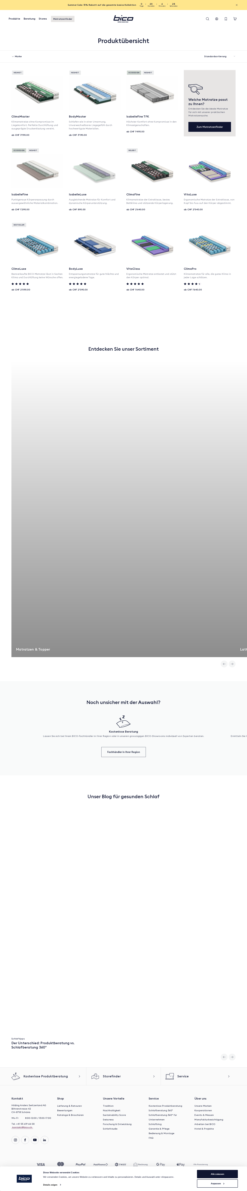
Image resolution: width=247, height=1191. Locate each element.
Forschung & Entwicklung (117, 1124)
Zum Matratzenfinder (210, 127)
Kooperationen (203, 1110)
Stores (43, 18)
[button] (207, 18)
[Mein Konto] (216, 18)
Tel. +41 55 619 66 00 (23, 1124)
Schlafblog (155, 1124)
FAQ (151, 1138)
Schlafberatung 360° (161, 1110)
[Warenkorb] (235, 18)
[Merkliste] (225, 18)
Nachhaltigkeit (111, 1110)
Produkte (14, 18)
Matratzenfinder (62, 18)
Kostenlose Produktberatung (165, 1106)
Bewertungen (64, 1110)
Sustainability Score (114, 1115)
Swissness (108, 1120)
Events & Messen (204, 1115)
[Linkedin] (45, 1140)
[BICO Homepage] (123, 18)
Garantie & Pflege (159, 1129)
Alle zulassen (217, 1174)
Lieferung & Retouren (69, 1106)
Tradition (108, 1106)
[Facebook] (25, 1140)
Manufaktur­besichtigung (208, 1120)
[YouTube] (35, 1140)
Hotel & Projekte (204, 1129)
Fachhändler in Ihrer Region (123, 752)
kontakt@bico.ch (22, 1127)
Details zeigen (50, 1185)
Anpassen (216, 1183)
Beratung (29, 18)
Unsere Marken (203, 1106)
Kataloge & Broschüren (70, 1115)
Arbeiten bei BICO (204, 1124)
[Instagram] (15, 1140)
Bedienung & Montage (161, 1133)
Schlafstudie (110, 1129)
